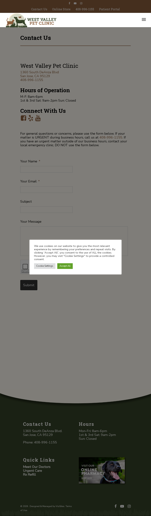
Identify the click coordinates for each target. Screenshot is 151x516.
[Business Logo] (65, 19)
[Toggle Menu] (144, 19)
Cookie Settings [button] (44, 266)
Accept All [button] (65, 266)
